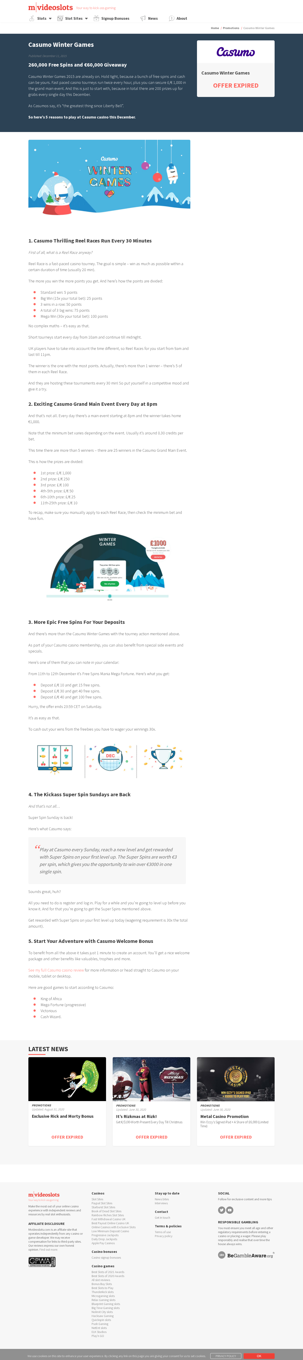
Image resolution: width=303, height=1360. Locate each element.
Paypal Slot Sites (102, 1203)
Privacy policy (163, 1236)
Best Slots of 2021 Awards (108, 1272)
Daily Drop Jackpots (104, 1239)
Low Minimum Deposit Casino (110, 1231)
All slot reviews (101, 1280)
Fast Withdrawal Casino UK (109, 1219)
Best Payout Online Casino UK (110, 1223)
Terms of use (163, 1232)
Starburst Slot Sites (103, 1207)
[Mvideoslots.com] (50, 7)
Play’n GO (98, 1336)
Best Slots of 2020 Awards (108, 1276)
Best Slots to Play (102, 1288)
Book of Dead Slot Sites (106, 1211)
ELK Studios (99, 1332)
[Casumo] (236, 51)
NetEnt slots (99, 1328)
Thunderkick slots (103, 1292)
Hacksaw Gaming (103, 1316)
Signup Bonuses (115, 18)
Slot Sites (74, 18)
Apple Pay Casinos (103, 1243)
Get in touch (162, 1218)
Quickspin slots (101, 1320)
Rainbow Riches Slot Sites (108, 1215)
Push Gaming (100, 1324)
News (153, 18)
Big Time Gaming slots (106, 1308)
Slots (41, 18)
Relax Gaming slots (103, 1300)
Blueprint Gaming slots (106, 1304)
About (182, 18)
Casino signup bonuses (106, 1257)
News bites (162, 1199)
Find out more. (48, 1250)
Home (215, 28)
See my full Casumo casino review (56, 970)
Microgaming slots (103, 1296)
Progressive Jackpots (105, 1235)
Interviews (161, 1203)
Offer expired (67, 1137)
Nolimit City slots (102, 1312)
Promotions (231, 28)
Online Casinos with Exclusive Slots (114, 1227)
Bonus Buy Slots (102, 1284)
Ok (259, 1356)
